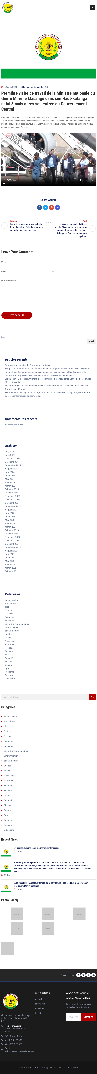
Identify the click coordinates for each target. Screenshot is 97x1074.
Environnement (12, 627)
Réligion (9, 651)
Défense (9, 613)
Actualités (39, 1008)
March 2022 (11, 568)
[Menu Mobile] (92, 7)
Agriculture (10, 603)
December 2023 (12, 496)
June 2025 (10, 455)
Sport (7, 668)
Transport (9, 675)
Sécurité (9, 658)
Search (4, 337)
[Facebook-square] (78, 975)
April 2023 (10, 523)
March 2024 (11, 486)
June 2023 (10, 516)
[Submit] (92, 697)
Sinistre (8, 661)
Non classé (27, 87)
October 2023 (11, 503)
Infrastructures (12, 630)
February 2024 (12, 489)
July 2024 (10, 472)
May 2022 (10, 561)
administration (12, 600)
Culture (8, 610)
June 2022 (10, 557)
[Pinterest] (51, 207)
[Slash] (48, 222)
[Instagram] (88, 975)
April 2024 (10, 482)
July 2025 (10, 451)
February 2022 (12, 571)
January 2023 (11, 533)
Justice (8, 634)
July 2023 (10, 513)
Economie (10, 617)
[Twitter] (45, 207)
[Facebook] (39, 207)
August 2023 (11, 509)
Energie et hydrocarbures (17, 624)
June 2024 (10, 475)
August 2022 (11, 550)
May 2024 (10, 479)
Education (10, 620)
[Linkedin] (57, 207)
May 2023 (10, 520)
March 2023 (11, 527)
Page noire (10, 644)
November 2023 (12, 499)
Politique (9, 648)
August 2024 (11, 468)
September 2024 (13, 465)
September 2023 (13, 506)
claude (40, 87)
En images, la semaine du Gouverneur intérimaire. (28, 365)
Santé (7, 654)
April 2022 (10, 564)
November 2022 (12, 540)
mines (8, 637)
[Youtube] (93, 975)
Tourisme (9, 672)
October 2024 (11, 462)
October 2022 (11, 544)
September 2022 (13, 547)
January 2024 (11, 492)
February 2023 (12, 530)
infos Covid (40, 1003)
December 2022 (12, 537)
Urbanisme (10, 678)
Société (8, 665)
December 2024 (12, 458)
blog (7, 607)
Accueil (38, 999)
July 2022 (10, 554)
